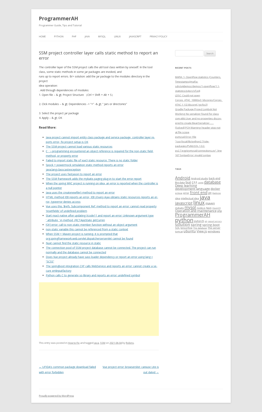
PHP (74, 36)
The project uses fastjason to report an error (74, 174)
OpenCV (216, 208)
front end (198, 192)
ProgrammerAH (58, 18)
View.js (202, 231)
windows (214, 231)
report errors (215, 221)
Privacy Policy (158, 36)
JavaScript (135, 36)
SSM (102, 343)
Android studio (199, 178)
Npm (209, 208)
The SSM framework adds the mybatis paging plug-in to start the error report (94, 179)
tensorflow (186, 227)
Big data (180, 182)
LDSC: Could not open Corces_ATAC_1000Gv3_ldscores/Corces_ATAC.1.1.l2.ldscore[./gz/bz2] (199, 100)
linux (199, 202)
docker (215, 189)
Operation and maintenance (196, 211)
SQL (177, 228)
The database (200, 228)
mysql (190, 207)
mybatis (179, 208)
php (219, 211)
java (96, 343)
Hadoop (216, 193)
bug (188, 182)
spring (196, 224)
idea (177, 198)
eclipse (178, 193)
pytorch (199, 221)
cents (200, 182)
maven (210, 203)
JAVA (87, 36)
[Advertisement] (99, 309)
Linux (117, 36)
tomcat (179, 231)
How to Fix (74, 343)
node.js (201, 208)
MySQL (102, 36)
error (186, 193)
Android (182, 178)
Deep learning (186, 185)
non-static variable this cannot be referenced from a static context (87, 229)
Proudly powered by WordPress (56, 395)
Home (42, 36)
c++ (194, 182)
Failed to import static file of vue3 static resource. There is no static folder (92, 160)
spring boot (211, 225)
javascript (184, 203)
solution (182, 224)
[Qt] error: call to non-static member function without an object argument (91, 225)
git (210, 193)
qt (206, 221)
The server (214, 228)
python (184, 220)
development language (192, 188)
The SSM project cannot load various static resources (79, 146)
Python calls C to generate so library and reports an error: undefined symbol (93, 275)
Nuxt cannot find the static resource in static (73, 243)
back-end (214, 178)
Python (58, 36)
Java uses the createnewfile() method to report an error (80, 192)
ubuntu (190, 231)
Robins (130, 343)
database (212, 182)
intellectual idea (190, 198)
